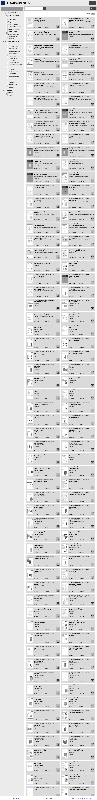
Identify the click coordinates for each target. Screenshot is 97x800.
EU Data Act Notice (39, 20)
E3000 (36, 391)
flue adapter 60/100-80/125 (42, 263)
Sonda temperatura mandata (77, 456)
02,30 (35, 789)
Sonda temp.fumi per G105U (42, 610)
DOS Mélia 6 (37, 213)
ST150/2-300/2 (38, 430)
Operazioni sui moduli (40, 597)
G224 (70, 687)
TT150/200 (37, 520)
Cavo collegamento (39, 622)
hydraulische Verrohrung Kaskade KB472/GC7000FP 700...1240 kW (44, 46)
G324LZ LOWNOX (39, 738)
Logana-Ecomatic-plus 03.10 (77, 789)
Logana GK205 (38, 533)
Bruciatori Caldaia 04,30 (76, 751)
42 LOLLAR (37, 763)
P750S (71, 33)
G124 (35, 648)
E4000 (71, 391)
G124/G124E (38, 635)
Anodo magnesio (74, 481)
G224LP (36, 379)
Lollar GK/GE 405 (74, 468)
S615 (35, 712)
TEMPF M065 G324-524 (76, 712)
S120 (35, 340)
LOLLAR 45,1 (72, 763)
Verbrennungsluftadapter (76, 72)
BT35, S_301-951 (39, 661)
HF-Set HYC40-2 (74, 60)
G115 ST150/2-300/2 (75, 404)
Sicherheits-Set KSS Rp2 (41, 33)
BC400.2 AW (72, 187)
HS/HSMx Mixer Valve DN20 (77, 123)
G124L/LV (37, 725)
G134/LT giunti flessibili (76, 353)
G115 (35, 353)
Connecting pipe (39, 187)
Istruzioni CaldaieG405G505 (77, 622)
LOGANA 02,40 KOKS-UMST (42, 468)
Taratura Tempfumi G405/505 (77, 597)
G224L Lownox (73, 725)
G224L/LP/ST (73, 302)
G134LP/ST (37, 571)
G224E (71, 661)
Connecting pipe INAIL (75, 45)
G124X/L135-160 (74, 417)
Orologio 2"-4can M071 (75, 584)
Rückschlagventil (39, 85)
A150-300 (72, 289)
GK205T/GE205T (39, 545)
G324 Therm (37, 699)
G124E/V (71, 635)
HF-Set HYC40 (73, 238)
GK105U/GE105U (39, 494)
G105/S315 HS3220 (75, 545)
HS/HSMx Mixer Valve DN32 (42, 136)
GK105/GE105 (73, 507)
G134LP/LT (72, 558)
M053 (70, 533)
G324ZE (36, 674)
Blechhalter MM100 (40, 238)
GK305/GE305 (38, 507)
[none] (12, 13)
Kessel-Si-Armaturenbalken (77, 20)
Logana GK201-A (74, 520)
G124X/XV (72, 315)
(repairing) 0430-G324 (75, 648)
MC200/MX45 (73, 98)
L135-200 (72, 430)
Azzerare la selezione (12, 8)
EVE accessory (73, 213)
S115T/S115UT (38, 327)
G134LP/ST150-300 (40, 302)
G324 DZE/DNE (73, 699)
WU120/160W (38, 149)
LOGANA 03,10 (38, 776)
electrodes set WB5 (40, 98)
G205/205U (72, 571)
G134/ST (71, 366)
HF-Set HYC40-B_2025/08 (41, 111)
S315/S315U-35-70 (74, 340)
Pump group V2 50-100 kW (77, 251)
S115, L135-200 (38, 443)
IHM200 (71, 111)
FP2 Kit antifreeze (74, 161)
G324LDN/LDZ (73, 738)
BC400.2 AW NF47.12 (40, 174)
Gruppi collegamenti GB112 (42, 315)
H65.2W (71, 149)
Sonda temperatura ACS (41, 481)
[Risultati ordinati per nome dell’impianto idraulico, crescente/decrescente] (91, 8)
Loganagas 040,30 (74, 776)
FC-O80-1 (72, 136)
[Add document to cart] (58, 26)
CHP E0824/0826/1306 (41, 558)
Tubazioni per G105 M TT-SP (77, 494)
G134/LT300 (37, 366)
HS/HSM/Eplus (38, 60)
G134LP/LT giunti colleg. (41, 404)
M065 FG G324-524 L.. (40, 751)
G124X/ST (37, 417)
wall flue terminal (74, 174)
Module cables (73, 263)
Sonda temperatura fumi (41, 456)
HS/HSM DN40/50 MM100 (76, 225)
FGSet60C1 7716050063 (76, 85)
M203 (70, 327)
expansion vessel (39, 72)
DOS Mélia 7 (72, 200)
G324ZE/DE (37, 687)
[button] (3, 13)
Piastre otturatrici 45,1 (75, 610)
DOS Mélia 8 (37, 200)
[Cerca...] (44, 8)
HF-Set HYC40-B (39, 251)
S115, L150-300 (73, 443)
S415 (70, 379)
